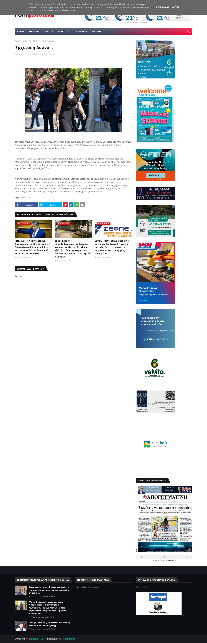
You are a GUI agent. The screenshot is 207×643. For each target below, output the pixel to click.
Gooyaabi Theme (67, 639)
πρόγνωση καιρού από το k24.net (136, 22)
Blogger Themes (38, 639)
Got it (175, 7)
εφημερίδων (171, 560)
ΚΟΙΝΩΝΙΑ (33, 41)
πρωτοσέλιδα (159, 560)
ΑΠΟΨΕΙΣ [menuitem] (96, 31)
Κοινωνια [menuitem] (34, 31)
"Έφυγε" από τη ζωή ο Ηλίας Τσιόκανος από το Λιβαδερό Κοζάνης (49, 624)
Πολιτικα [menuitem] (48, 31)
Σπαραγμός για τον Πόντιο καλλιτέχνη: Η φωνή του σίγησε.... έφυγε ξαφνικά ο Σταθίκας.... (49, 590)
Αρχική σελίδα (21, 41)
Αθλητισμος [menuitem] (65, 31)
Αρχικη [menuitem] (20, 31)
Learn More (162, 7)
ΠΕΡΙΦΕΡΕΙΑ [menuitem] (81, 31)
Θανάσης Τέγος (23, 54)
